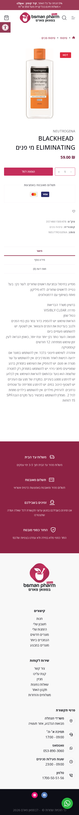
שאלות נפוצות (39, 684)
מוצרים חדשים (39, 634)
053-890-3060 (53, 751)
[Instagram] (35, 795)
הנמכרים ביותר (39, 640)
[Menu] (73, 18)
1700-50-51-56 (53, 778)
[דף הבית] (73, 37)
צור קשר (39, 668)
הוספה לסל (28, 171)
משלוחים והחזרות (39, 695)
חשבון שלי (39, 624)
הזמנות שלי (39, 629)
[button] (5, 27)
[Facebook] (44, 795)
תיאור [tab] (39, 251)
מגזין (40, 679)
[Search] (64, 17)
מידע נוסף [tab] (39, 260)
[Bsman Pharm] (39, 17)
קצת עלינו (39, 674)
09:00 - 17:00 (54, 737)
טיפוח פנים (56, 227)
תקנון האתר (39, 689)
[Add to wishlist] (73, 211)
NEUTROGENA (63, 131)
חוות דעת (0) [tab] (39, 269)
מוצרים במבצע (39, 645)
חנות (39, 618)
